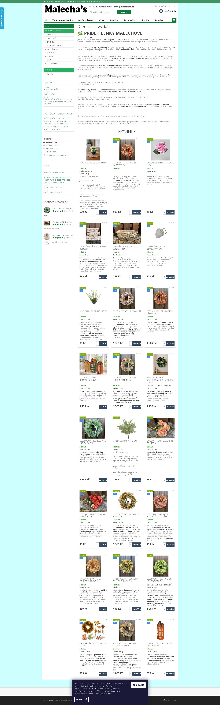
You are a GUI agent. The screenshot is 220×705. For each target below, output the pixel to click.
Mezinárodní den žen (53, 187)
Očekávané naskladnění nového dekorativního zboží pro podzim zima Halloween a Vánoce (58, 180)
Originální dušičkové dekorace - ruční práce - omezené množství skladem (58, 101)
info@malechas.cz (52, 145)
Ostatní (48, 70)
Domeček (114, 20)
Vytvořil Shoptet (171, 700)
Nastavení (81, 699)
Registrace (172, 6)
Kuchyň (50, 56)
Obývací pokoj (53, 63)
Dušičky (145, 20)
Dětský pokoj (52, 49)
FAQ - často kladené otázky (59, 113)
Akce (47, 26)
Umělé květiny (130, 20)
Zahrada (50, 42)
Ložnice (50, 60)
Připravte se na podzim (62, 20)
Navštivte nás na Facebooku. (56, 155)
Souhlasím (138, 685)
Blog (46, 166)
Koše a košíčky (50, 94)
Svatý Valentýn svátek (53, 192)
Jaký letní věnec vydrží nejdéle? (57, 118)
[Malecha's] (66, 9)
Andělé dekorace (85, 20)
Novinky (48, 82)
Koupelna (51, 53)
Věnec (101, 20)
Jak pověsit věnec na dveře (55, 173)
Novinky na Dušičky (52, 89)
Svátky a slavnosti (55, 46)
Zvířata (50, 74)
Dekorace (51, 35)
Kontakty (159, 20)
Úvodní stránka (46, 20)
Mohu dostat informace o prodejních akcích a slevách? (56, 122)
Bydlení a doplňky (53, 31)
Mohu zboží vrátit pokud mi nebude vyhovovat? (56, 128)
